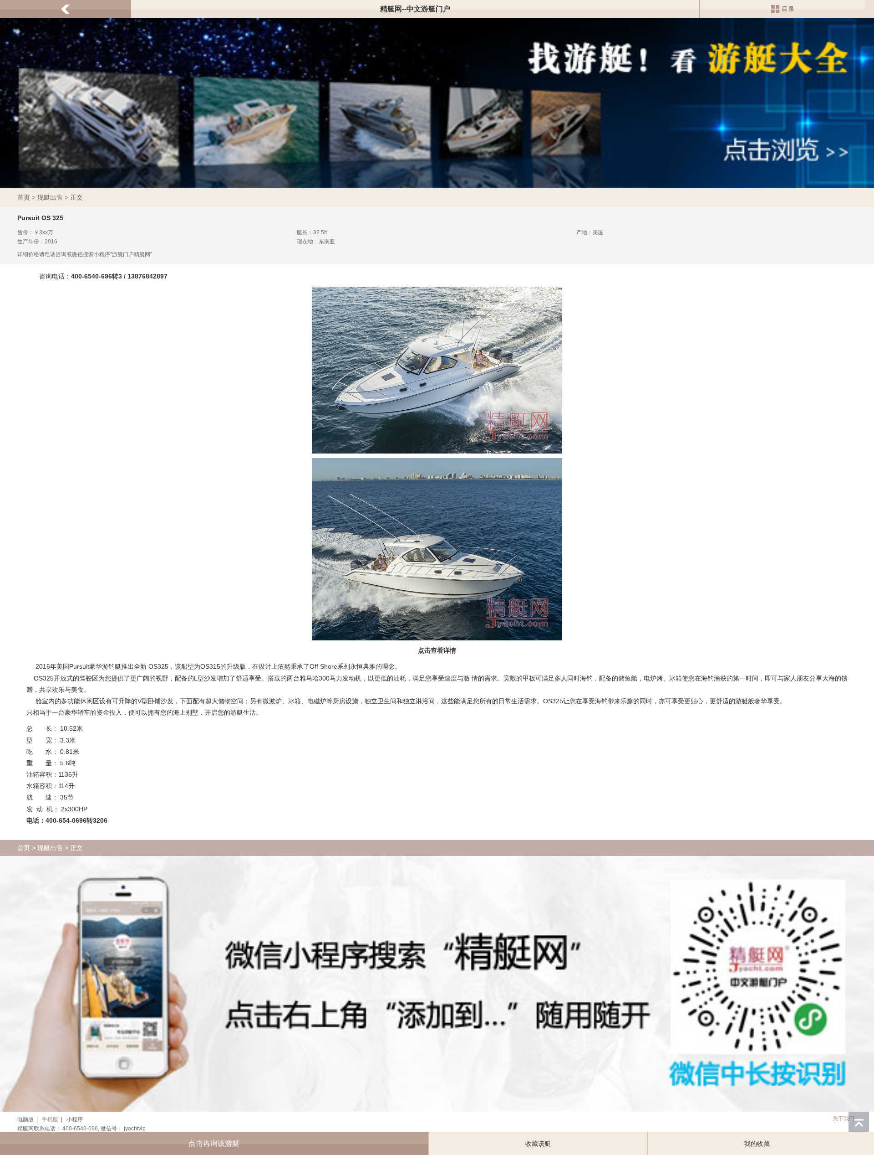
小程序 (74, 1119)
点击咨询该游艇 (213, 1143)
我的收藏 (757, 1143)
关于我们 (843, 1118)
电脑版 (25, 1119)
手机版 (50, 1119)
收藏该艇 (538, 1143)
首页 (23, 197)
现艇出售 (50, 197)
